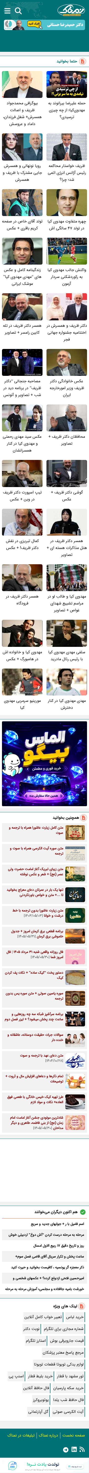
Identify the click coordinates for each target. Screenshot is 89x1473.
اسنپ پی (16, 1376)
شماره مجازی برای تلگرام (64, 1329)
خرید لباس (75, 1317)
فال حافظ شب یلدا (68, 1400)
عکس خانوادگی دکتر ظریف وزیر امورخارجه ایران (67, 388)
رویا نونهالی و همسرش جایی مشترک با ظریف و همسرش (22, 173)
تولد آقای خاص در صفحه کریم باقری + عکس (22, 224)
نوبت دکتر (31, 1329)
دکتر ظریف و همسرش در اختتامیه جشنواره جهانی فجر (67, 333)
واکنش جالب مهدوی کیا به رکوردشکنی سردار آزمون (66, 277)
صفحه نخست (73, 1435)
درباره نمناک (48, 1435)
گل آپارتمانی (38, 1412)
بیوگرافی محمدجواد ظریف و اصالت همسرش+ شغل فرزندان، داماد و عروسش (22, 113)
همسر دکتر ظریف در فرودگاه (22, 599)
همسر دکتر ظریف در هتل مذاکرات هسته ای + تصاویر (67, 548)
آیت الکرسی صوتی (68, 1412)
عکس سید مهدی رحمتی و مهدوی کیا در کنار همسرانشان (22, 444)
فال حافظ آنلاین (36, 1388)
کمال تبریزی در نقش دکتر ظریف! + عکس (22, 544)
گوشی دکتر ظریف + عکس (67, 495)
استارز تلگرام (36, 1341)
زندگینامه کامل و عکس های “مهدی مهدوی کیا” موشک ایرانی (22, 277)
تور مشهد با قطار (70, 1376)
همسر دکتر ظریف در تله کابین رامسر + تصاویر (22, 329)
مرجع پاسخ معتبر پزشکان (63, 1352)
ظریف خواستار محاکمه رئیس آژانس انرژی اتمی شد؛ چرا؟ (67, 173)
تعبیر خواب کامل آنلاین (43, 1317)
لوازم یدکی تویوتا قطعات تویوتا (59, 1364)
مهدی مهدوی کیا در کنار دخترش (67, 704)
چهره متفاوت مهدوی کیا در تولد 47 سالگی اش (66, 224)
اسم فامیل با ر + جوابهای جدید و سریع (57, 1223)
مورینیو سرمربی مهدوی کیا (22, 704)
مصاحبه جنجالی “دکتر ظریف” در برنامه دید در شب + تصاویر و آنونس (22, 388)
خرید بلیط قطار (40, 1376)
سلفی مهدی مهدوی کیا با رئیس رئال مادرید (66, 655)
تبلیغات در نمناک (21, 1435)
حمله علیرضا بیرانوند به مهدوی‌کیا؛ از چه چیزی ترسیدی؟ (67, 110)
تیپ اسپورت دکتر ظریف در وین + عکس (22, 495)
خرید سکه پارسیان (68, 1388)
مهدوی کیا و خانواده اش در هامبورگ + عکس (22, 655)
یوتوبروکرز (41, 1400)
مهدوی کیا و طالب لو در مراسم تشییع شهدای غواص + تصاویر (67, 603)
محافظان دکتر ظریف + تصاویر (66, 440)
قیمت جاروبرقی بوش (67, 1341)
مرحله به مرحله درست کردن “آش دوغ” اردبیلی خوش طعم (46, 1234)
